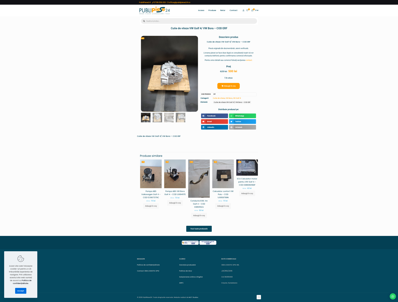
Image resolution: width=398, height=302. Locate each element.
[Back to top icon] (259, 297)
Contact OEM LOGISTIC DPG (148, 271)
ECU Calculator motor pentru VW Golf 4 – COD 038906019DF (247, 181)
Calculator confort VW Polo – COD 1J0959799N (223, 194)
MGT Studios (193, 297)
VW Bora (229, 98)
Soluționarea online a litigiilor (191, 277)
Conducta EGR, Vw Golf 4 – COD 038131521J (199, 203)
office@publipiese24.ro (179, 2)
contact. (249, 60)
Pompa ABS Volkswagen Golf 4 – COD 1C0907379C (150, 194)
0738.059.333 (160, 2)
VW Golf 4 (237, 98)
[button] (228, 86)
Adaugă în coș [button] (151, 206)
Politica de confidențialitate (148, 265)
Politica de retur (185, 271)
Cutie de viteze (219, 98)
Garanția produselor (187, 265)
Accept (20, 290)
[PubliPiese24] (154, 10)
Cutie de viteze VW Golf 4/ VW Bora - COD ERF (232, 102)
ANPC (181, 283)
